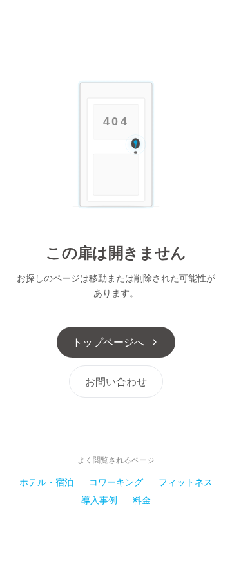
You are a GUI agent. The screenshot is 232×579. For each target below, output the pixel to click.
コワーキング (116, 482)
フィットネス (186, 482)
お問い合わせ (116, 381)
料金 (142, 500)
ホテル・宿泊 (46, 482)
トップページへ (108, 342)
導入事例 (99, 500)
